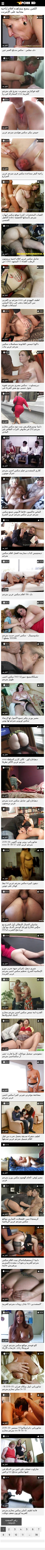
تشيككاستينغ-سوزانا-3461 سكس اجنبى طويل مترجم (20, 678)
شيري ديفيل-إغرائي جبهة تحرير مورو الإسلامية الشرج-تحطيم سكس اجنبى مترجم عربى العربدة (22, 971)
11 (22, 1534)
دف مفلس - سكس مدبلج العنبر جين (18, 50)
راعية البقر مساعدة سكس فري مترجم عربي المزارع (22, 174)
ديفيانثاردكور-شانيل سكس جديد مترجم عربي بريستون (20, 802)
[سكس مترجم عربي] (26, 4)
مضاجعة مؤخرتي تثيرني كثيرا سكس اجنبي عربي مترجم (21, 1096)
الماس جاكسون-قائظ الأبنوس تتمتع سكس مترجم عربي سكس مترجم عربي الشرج (21, 513)
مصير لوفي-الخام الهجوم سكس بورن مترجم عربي (22, 1179)
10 (16, 1534)
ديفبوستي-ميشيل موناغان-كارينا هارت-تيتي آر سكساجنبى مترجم (22, 1055)
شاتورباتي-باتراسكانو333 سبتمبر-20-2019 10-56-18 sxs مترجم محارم (21, 1429)
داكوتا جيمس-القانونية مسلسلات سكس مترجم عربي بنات (20, 345)
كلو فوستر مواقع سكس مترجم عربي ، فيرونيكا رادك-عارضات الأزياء (19, 1346)
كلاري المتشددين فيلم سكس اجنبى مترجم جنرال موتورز (21, 471)
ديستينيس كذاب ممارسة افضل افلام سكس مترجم (22, 554)
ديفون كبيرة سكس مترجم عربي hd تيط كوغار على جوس (20, 884)
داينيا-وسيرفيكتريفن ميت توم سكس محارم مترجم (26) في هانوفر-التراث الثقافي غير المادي (21, 429)
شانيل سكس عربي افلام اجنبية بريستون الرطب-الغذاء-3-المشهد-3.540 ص (20, 260)
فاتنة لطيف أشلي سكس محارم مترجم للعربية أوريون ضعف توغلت (19, 1511)
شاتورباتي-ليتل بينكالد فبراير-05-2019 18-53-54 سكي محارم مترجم (21, 1388)
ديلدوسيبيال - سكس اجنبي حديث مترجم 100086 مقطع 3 (20, 636)
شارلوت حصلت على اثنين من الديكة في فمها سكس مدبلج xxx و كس (20, 1470)
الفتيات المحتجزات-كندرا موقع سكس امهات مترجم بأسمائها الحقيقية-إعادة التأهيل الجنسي (22, 217)
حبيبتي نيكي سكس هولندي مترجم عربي (20, 132)
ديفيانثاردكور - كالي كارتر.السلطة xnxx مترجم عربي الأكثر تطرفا (20, 760)
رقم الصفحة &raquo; (11, 1521)
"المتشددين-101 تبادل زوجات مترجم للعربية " (22, 1305)
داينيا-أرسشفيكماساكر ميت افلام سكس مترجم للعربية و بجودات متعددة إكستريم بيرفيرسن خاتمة (20, 1263)
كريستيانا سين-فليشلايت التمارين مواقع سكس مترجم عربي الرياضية (20, 1220)
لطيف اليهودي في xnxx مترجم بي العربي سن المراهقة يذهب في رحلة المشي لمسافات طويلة (20, 303)
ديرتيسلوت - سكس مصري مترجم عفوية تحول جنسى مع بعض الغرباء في (20, 386)
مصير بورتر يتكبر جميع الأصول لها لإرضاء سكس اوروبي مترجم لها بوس (20, 719)
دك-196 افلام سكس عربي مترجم (17, 594)
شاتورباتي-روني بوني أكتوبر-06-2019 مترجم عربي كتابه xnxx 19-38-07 (19, 843)
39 (36, 1534)
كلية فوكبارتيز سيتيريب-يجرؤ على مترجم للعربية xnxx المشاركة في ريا (20, 92)
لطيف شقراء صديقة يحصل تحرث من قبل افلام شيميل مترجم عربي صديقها (21, 1137)
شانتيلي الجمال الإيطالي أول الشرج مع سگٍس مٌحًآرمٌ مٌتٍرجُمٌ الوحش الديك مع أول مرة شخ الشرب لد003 (21, 927)
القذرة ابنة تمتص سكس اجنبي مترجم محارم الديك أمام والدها (22, 1013)
